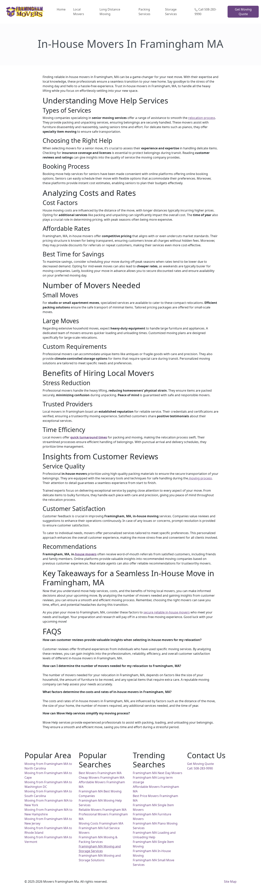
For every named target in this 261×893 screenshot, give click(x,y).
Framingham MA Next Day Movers (157, 773)
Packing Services (144, 11)
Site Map (230, 881)
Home (61, 9)
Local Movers (78, 11)
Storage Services (171, 11)
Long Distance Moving (110, 11)
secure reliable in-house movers (166, 612)
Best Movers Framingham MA (100, 773)
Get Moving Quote (243, 11)
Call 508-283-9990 (205, 11)
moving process (200, 478)
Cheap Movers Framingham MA (101, 777)
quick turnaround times (88, 437)
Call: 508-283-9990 (200, 768)
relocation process (201, 118)
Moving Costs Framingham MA (101, 823)
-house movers (85, 554)
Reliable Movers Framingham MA (102, 810)
